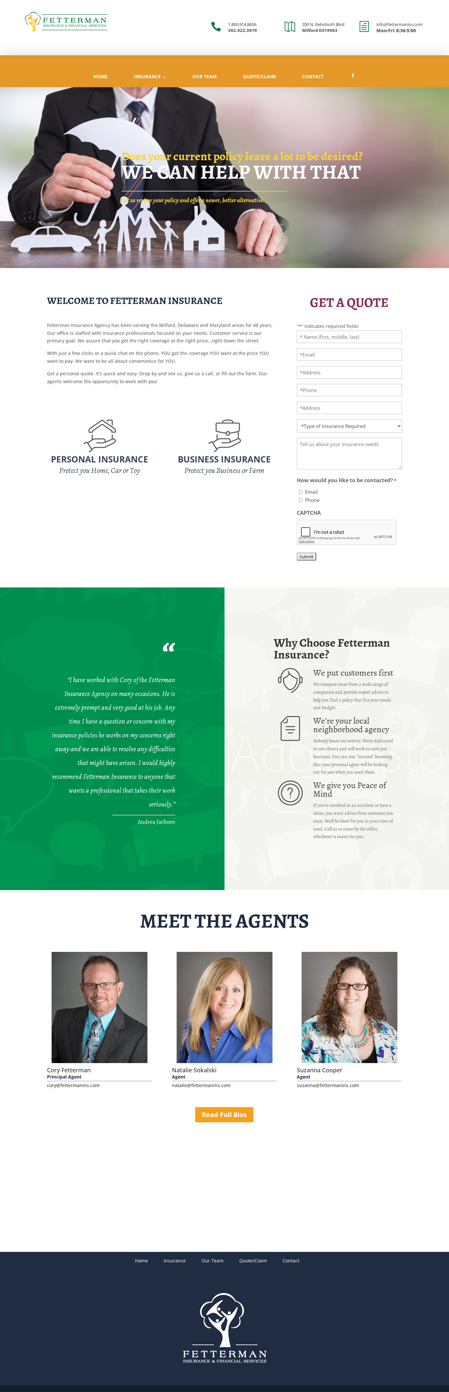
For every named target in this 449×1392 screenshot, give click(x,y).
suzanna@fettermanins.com (328, 1085)
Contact (313, 76)
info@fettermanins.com (399, 24)
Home (100, 76)
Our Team (204, 76)
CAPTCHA (309, 512)
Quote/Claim (259, 76)
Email (311, 491)
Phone (312, 500)
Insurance (147, 76)
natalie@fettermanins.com (201, 1085)
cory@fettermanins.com (73, 1085)
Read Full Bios (224, 1114)
